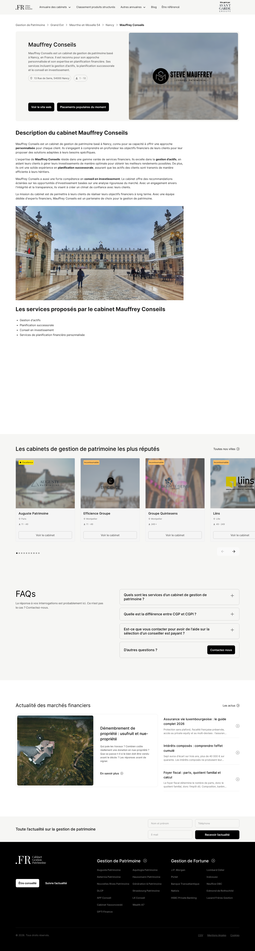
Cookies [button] (234, 935)
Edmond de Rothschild (220, 890)
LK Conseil (139, 897)
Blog (154, 7)
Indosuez (212, 876)
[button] (55, 7)
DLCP (100, 890)
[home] (24, 7)
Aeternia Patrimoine (109, 876)
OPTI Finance (105, 911)
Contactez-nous (221, 650)
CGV (200, 935)
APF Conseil (104, 897)
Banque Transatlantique (185, 883)
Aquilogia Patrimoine (145, 869)
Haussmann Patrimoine (146, 876)
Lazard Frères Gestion (220, 897)
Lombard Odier (215, 869)
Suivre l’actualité (56, 883)
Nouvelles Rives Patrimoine (113, 883)
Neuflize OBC (214, 883)
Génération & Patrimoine (147, 883)
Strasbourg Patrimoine (146, 890)
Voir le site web (41, 107)
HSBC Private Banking (184, 897)
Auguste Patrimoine (109, 869)
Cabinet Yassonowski (110, 904)
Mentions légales (216, 935)
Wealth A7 (138, 904)
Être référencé (171, 7)
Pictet (174, 876)
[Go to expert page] (45, 483)
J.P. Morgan (178, 869)
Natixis (175, 890)
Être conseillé (27, 883)
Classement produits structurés (95, 7)
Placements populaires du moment (83, 107)
